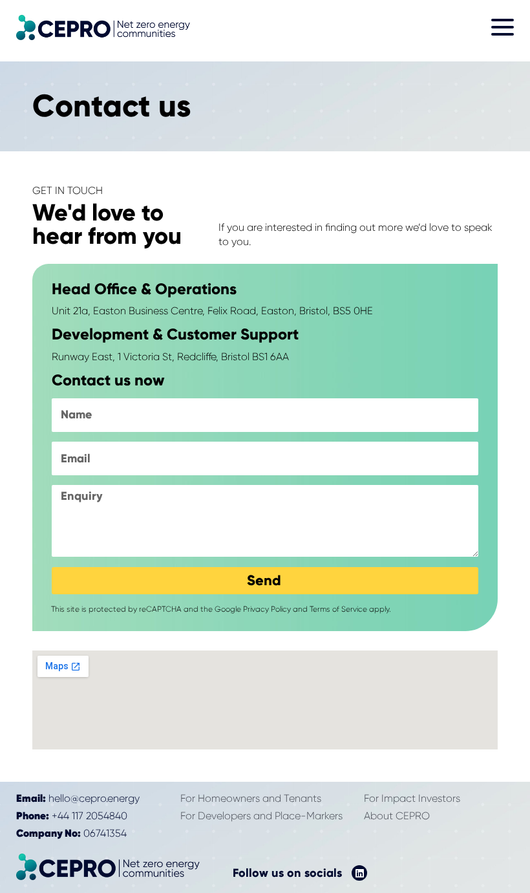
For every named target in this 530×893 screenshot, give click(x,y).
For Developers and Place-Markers (261, 816)
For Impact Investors (412, 798)
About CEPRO (397, 816)
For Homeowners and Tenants (250, 798)
